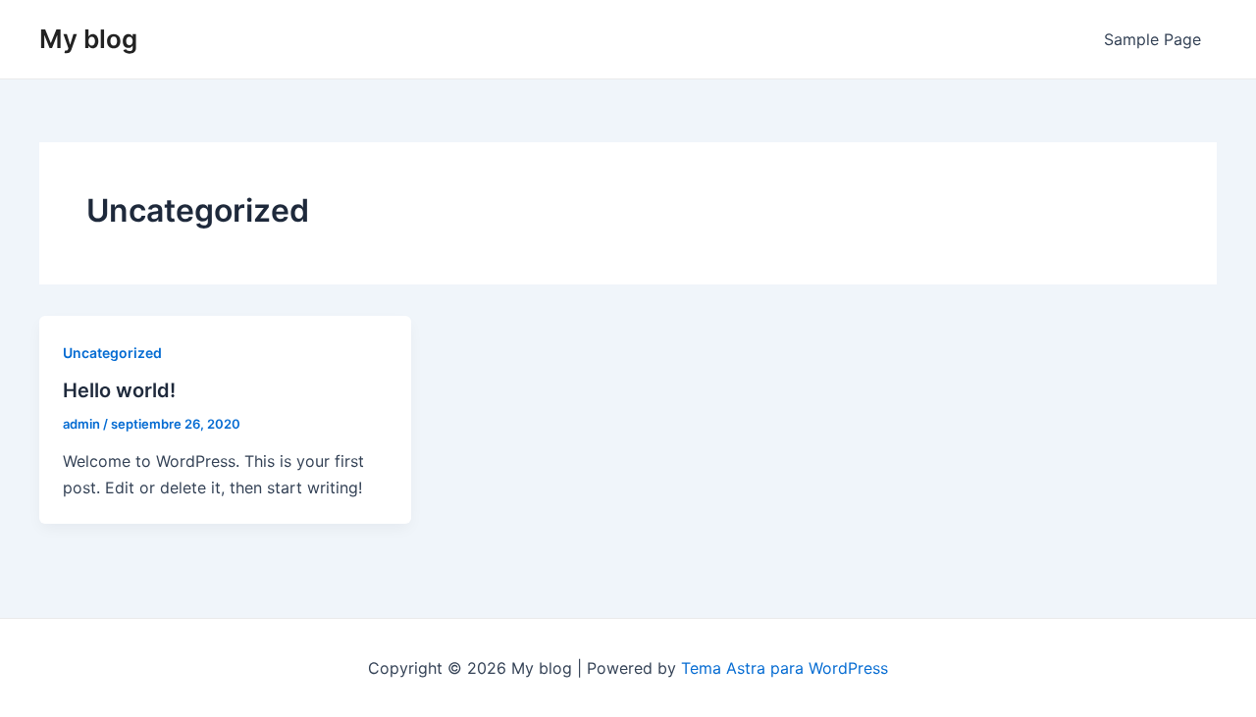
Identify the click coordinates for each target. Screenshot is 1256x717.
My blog (88, 39)
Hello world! (119, 390)
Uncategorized (112, 352)
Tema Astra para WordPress (784, 668)
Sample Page (1152, 39)
